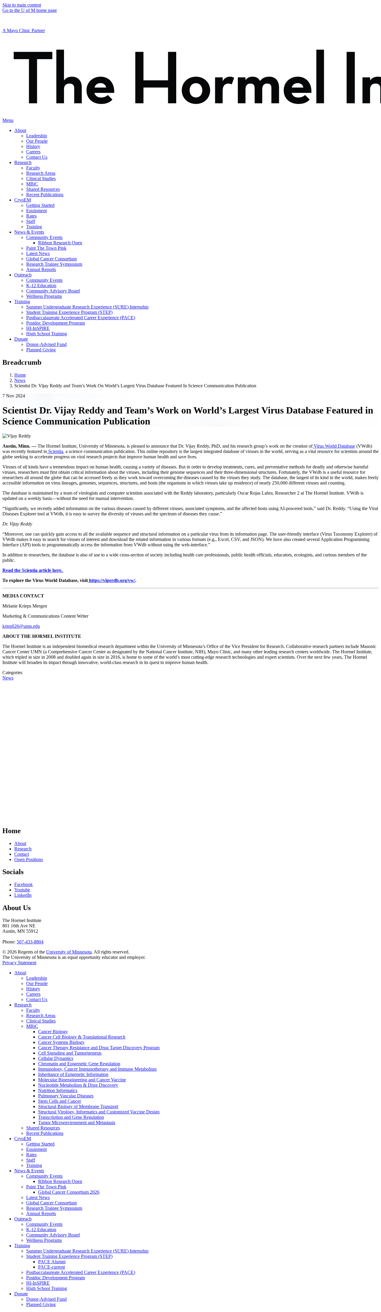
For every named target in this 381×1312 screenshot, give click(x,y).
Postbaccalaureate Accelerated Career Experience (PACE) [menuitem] (80, 317)
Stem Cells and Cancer (59, 1101)
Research (23, 848)
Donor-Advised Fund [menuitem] (46, 344)
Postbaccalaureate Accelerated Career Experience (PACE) (80, 1272)
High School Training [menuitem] (46, 333)
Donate (21, 1293)
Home (20, 374)
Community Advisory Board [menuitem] (53, 290)
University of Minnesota (69, 951)
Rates (31, 1154)
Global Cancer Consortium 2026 (68, 1192)
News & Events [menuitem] (29, 232)
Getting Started (40, 1143)
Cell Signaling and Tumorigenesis (70, 1052)
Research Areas (40, 1015)
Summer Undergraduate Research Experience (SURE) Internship (87, 1250)
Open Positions (28, 859)
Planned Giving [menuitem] (41, 349)
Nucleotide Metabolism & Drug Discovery (78, 1085)
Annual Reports (41, 1213)
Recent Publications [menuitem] (44, 194)
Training (34, 1165)
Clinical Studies (41, 1020)
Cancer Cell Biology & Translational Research (81, 1036)
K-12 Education (41, 1229)
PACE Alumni (51, 1261)
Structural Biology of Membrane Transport (78, 1106)
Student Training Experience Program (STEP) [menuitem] (69, 312)
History (33, 988)
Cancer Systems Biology (61, 1042)
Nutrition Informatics (57, 1090)
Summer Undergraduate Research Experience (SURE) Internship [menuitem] (87, 306)
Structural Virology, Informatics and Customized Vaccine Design (99, 1111)
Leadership (36, 978)
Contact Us (36, 999)
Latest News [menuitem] (38, 253)
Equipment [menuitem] (36, 210)
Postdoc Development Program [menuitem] (55, 322)
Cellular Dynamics (55, 1058)
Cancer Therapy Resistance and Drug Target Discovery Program (99, 1047)
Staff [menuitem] (30, 221)
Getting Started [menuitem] (40, 205)
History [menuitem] (33, 146)
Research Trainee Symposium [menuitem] (54, 264)
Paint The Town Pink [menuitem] (46, 248)
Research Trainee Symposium (54, 1208)
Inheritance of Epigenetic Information (73, 1074)
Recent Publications (44, 1133)
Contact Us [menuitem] (36, 157)
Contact (21, 854)
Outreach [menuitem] (23, 274)
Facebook (23, 884)
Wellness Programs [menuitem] (44, 296)
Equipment (36, 1149)
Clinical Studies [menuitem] (41, 178)
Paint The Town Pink (46, 1186)
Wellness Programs (44, 1240)
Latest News (38, 1197)
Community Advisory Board (53, 1234)
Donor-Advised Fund (46, 1299)
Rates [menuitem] (31, 215)
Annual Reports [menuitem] (41, 269)
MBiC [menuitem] (32, 183)
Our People (37, 983)
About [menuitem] (20, 130)
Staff (30, 1159)
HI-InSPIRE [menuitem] (38, 328)
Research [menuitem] (23, 162)
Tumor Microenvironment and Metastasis (76, 1122)
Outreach (23, 1218)
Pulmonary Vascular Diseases (65, 1095)
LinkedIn (23, 895)
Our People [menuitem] (37, 141)
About (20, 843)
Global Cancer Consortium (51, 1202)
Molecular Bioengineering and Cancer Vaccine (82, 1079)
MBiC (32, 1026)
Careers (33, 994)
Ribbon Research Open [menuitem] (60, 242)
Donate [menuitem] (21, 339)
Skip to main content (21, 4)
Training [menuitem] (34, 226)
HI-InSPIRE (38, 1283)
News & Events (29, 1170)
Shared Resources (43, 1127)
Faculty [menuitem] (33, 167)
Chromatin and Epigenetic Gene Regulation (79, 1063)
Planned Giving (41, 1304)
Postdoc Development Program (55, 1277)
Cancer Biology (53, 1031)
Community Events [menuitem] (44, 237)
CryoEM (22, 1138)
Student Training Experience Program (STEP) (69, 1256)
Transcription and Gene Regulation (71, 1117)
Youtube (22, 889)
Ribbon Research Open (60, 1181)
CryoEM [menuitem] (22, 199)
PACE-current (51, 1266)
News (19, 380)
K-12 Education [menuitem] (41, 285)
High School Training (46, 1288)
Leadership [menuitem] (36, 135)
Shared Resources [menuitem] (43, 189)
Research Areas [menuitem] (40, 173)
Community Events (44, 1176)
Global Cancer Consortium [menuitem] (51, 258)
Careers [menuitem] (33, 151)
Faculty (33, 1010)
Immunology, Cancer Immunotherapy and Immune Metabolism (97, 1069)
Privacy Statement (19, 962)
